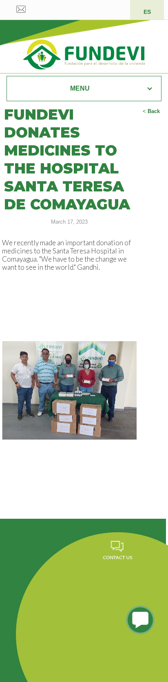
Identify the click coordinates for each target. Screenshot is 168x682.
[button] (84, 88)
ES (147, 12)
